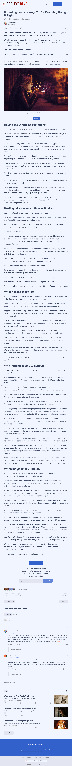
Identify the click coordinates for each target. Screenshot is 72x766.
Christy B (10, 655)
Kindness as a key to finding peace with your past (19, 711)
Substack (29, 764)
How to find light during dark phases (18, 721)
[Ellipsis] (67, 630)
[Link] (1, 124)
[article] (36, 699)
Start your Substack (32, 761)
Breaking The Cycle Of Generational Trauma (21, 708)
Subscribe (57, 4)
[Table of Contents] (2, 383)
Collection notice (46, 757)
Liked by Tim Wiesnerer (15, 633)
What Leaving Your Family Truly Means (19, 696)
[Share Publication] (50, 4)
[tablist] (11, 614)
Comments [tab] (8, 614)
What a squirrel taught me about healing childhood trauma (22, 723)
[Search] (46, 4)
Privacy (35, 757)
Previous (11, 602)
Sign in (66, 4)
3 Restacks (24, 589)
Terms (39, 757)
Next (62, 602)
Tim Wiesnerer (12, 22)
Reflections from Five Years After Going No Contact (19, 698)
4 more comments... (9, 682)
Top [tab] (6, 691)
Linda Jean (11, 631)
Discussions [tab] (17, 691)
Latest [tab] (10, 691)
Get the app (43, 761)
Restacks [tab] (15, 614)
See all (7, 733)
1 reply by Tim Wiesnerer (17, 649)
